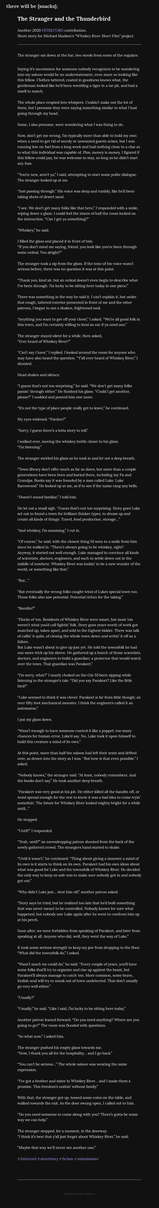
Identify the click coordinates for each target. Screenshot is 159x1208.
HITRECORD (52, 30)
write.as (89, 1194)
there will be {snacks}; (32, 6)
